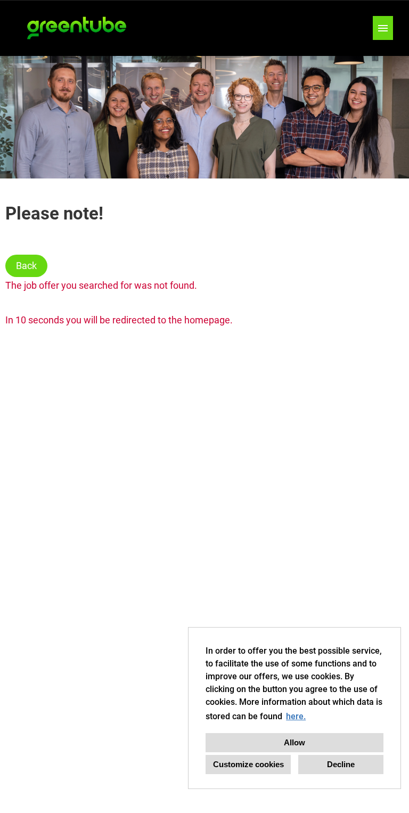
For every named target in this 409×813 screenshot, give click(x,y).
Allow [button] (294, 742)
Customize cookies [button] (248, 764)
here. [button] (296, 716)
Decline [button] (341, 764)
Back (26, 265)
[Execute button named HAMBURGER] (383, 28)
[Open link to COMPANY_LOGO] (77, 28)
